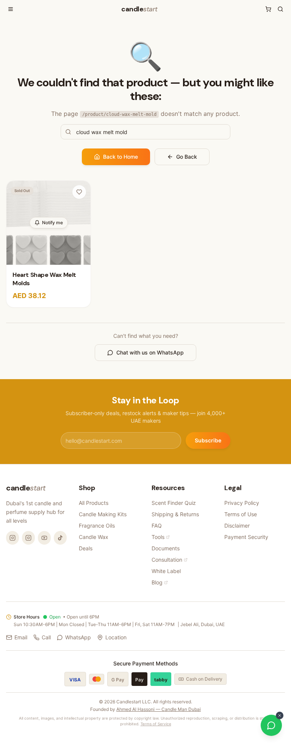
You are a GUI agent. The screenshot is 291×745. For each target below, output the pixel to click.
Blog (157, 582)
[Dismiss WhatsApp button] (279, 715)
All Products (93, 503)
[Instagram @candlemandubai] (12, 538)
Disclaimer (237, 525)
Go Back (186, 156)
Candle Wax (93, 537)
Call (46, 637)
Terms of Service (156, 724)
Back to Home (120, 156)
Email (20, 637)
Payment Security (246, 537)
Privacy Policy (241, 503)
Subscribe (208, 440)
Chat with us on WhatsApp (150, 352)
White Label (166, 571)
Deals (85, 548)
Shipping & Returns (175, 514)
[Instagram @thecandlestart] (28, 538)
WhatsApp (78, 637)
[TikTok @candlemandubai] (60, 538)
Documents (166, 548)
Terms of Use (240, 514)
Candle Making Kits (103, 514)
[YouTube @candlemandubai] (44, 538)
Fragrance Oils (97, 525)
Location (116, 637)
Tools (158, 537)
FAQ (157, 525)
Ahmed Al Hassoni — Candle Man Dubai (158, 709)
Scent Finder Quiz (174, 503)
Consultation (167, 559)
